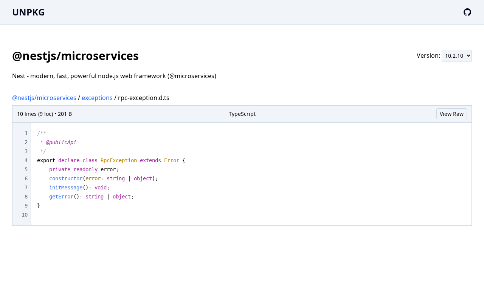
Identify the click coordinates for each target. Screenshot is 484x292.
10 (25, 215)
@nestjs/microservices (44, 98)
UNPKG (28, 12)
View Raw (452, 113)
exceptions (97, 98)
